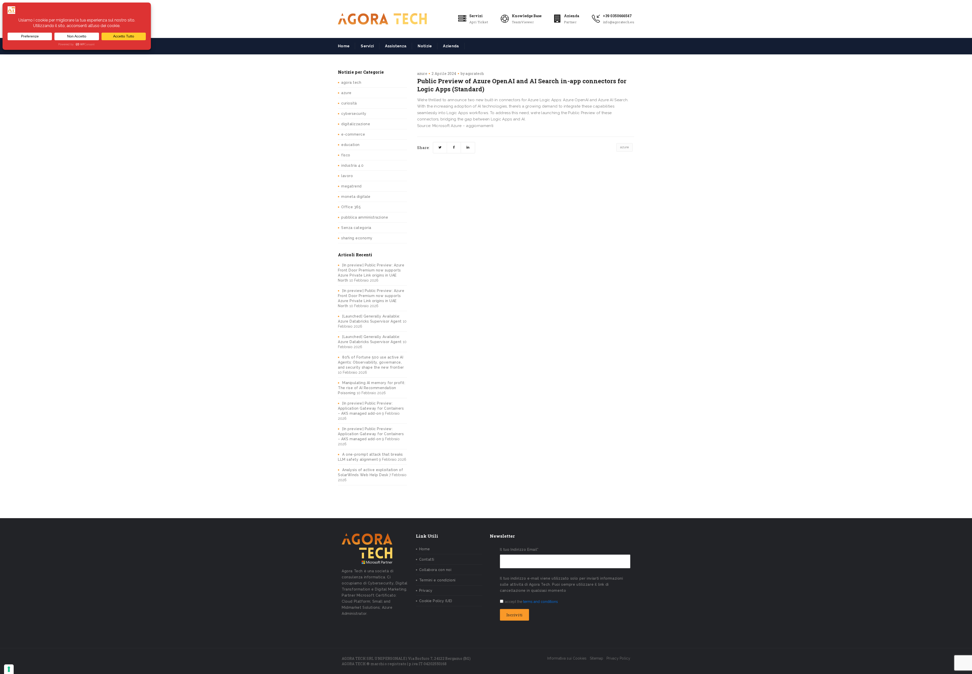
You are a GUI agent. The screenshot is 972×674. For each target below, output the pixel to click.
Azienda (571, 15)
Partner (570, 22)
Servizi (476, 15)
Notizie (425, 46)
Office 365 (351, 207)
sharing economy (357, 238)
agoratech (474, 73)
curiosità (349, 103)
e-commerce (353, 134)
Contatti (426, 559)
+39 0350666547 (617, 15)
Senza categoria (356, 228)
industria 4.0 (352, 165)
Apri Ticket (478, 22)
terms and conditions (540, 602)
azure (346, 93)
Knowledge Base (526, 15)
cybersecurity (354, 114)
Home (344, 46)
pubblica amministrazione (364, 217)
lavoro (347, 176)
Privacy (426, 590)
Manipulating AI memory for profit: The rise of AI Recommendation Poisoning (371, 388)
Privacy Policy (618, 658)
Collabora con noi (435, 570)
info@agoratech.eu (618, 22)
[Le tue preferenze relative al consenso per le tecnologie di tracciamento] (9, 669)
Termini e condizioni (437, 580)
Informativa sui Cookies (567, 658)
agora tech (351, 82)
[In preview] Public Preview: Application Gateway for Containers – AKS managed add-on (371, 408)
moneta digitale (356, 197)
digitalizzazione (355, 124)
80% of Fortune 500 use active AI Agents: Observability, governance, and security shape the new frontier (371, 362)
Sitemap (596, 658)
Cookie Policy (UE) (435, 601)
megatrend (351, 186)
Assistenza (396, 46)
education (350, 145)
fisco (345, 155)
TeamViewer (523, 22)
